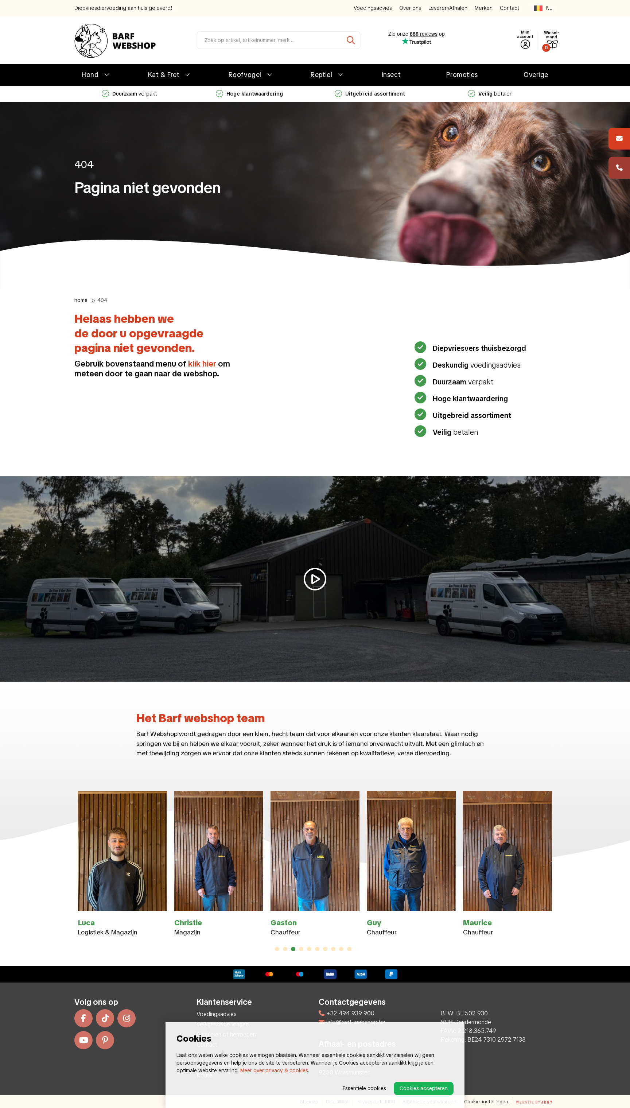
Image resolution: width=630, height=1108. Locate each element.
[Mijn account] (525, 44)
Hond (90, 74)
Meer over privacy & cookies (274, 1070)
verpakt (463, 382)
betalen (268, 93)
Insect (391, 74)
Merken (484, 8)
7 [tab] (325, 949)
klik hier (202, 364)
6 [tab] (317, 949)
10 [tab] (349, 949)
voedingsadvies (509, 93)
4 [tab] (301, 949)
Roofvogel (245, 74)
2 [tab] (285, 949)
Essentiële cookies (364, 1088)
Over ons (410, 8)
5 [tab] (309, 949)
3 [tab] (293, 949)
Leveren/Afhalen (447, 8)
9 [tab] (341, 949)
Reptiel (321, 74)
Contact (509, 8)
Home (81, 300)
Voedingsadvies (373, 8)
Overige (536, 74)
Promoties (462, 74)
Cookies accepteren (424, 1088)
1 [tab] (277, 949)
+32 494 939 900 (350, 1013)
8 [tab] (333, 949)
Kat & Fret (163, 74)
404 (102, 300)
